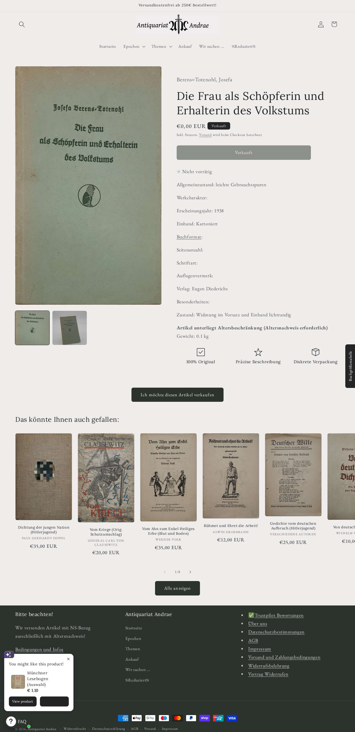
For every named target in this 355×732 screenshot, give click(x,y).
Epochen (133, 638)
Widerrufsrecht (75, 728)
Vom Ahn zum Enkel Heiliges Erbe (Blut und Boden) (168, 531)
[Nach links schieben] (165, 572)
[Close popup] (68, 659)
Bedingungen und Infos (39, 649)
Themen (132, 649)
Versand (205, 134)
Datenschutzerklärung (108, 728)
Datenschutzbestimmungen (276, 631)
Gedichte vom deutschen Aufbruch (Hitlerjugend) (293, 526)
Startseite (133, 628)
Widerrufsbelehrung (269, 665)
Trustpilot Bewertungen (279, 615)
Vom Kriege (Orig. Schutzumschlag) (106, 532)
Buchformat (189, 236)
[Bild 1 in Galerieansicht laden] (32, 328)
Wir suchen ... (138, 670)
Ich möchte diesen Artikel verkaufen (177, 395)
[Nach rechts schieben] (190, 572)
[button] (22, 24)
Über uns (257, 623)
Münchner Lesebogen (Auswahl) (38, 678)
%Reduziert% (137, 680)
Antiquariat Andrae (42, 729)
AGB (253, 640)
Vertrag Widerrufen (268, 674)
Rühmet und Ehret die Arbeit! (231, 526)
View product (22, 701)
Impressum (259, 648)
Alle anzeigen (177, 588)
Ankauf (132, 659)
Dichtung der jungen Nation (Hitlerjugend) (44, 529)
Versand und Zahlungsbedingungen (284, 657)
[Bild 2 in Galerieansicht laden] (69, 328)
